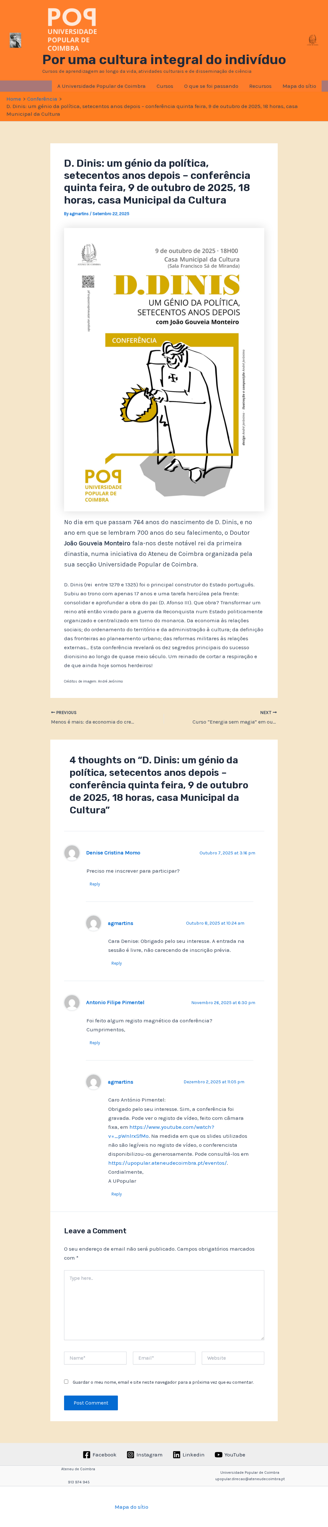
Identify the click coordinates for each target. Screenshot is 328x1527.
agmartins (120, 923)
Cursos (165, 86)
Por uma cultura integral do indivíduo (164, 60)
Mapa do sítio (299, 86)
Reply (95, 884)
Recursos (260, 86)
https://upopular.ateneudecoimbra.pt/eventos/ (167, 1163)
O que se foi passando (211, 86)
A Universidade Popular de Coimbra (101, 86)
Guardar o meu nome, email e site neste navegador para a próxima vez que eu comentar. (163, 1382)
